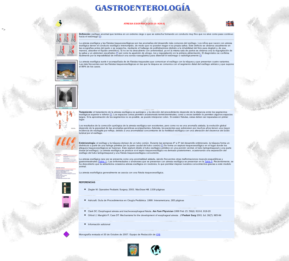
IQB (158, 234)
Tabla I (102, 161)
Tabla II (208, 161)
